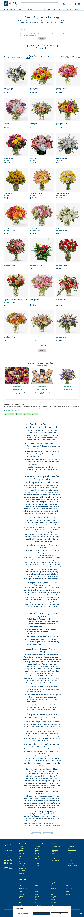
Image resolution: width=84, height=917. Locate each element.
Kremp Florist (55, 805)
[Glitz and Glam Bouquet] (68, 285)
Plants (53, 848)
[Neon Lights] (16, 215)
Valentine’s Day (22, 853)
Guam (20, 900)
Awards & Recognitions (72, 856)
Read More (42, 38)
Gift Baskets (54, 851)
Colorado (21, 893)
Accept (41, 913)
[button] (79, 3)
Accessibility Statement (72, 865)
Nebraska (36, 902)
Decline (59, 913)
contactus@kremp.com (8, 856)
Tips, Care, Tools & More (72, 860)
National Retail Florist (72, 855)
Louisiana (37, 888)
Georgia (20, 899)
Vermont (67, 883)
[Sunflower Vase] (16, 180)
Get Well (36, 855)
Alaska (20, 883)
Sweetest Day (21, 873)
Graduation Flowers (39, 856)
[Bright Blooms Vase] (16, 145)
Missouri (36, 899)
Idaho (20, 904)
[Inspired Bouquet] (42, 109)
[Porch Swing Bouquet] (42, 322)
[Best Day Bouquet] (42, 74)
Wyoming (68, 894)
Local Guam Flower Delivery (57, 863)
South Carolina (53, 900)
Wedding (37, 865)
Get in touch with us (47, 683)
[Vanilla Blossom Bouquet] (68, 215)
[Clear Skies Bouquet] (16, 74)
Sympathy (37, 861)
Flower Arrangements (56, 846)
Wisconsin (68, 893)
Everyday (37, 853)
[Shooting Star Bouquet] (68, 322)
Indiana (36, 882)
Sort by (13, 57)
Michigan (36, 894)
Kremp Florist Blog (71, 858)
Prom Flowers (38, 858)
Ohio (51, 891)
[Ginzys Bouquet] (42, 145)
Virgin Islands (68, 885)
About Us (69, 848)
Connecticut (21, 894)
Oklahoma (52, 893)
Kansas (36, 885)
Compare (62, 57)
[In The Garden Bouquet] (68, 145)
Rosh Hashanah (22, 870)
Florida (20, 897)
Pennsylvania (53, 896)
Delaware (21, 896)
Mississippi (37, 897)
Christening (37, 851)
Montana (36, 900)
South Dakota (53, 902)
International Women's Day (24, 855)
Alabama (21, 882)
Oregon (52, 894)
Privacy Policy (58, 910)
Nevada (36, 904)
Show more (42, 350)
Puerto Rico (53, 897)
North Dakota (53, 888)
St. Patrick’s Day (22, 856)
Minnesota (37, 896)
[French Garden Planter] (42, 250)
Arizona (20, 885)
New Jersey (53, 882)
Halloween (21, 846)
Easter (20, 858)
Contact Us (70, 851)
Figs (44, 9)
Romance (37, 860)
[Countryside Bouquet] (16, 322)
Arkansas (21, 886)
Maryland (36, 891)
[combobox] (39, 3)
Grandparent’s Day (22, 868)
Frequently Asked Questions (73, 861)
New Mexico (53, 883)
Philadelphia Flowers (55, 862)
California (21, 891)
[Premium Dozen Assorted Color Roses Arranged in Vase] (16, 285)
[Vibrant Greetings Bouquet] (68, 109)
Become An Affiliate (71, 863)
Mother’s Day (21, 865)
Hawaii (20, 902)
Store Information (71, 846)
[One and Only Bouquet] (68, 74)
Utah (67, 882)
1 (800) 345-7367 (7, 852)
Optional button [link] (35, 833)
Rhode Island (53, 899)
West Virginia (68, 891)
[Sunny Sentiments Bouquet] (68, 180)
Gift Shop (53, 853)
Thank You (37, 863)
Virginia (67, 886)
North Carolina (53, 886)
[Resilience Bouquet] (42, 285)
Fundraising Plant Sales (72, 853)
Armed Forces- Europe (23, 888)
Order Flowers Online (55, 860)
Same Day (6, 9)
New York (52, 885)
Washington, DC (69, 888)
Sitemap (78, 912)
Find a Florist (54, 858)
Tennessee (52, 904)
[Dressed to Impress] (16, 250)
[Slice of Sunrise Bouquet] (42, 180)
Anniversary (37, 846)
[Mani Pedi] (16, 109)
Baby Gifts (37, 848)
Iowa (36, 883)
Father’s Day (21, 866)
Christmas (21, 851)
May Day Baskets (22, 863)
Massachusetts (38, 893)
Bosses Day (21, 871)
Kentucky (36, 886)
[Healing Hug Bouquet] (42, 215)
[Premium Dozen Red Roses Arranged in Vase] (68, 250)
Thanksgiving (21, 848)
